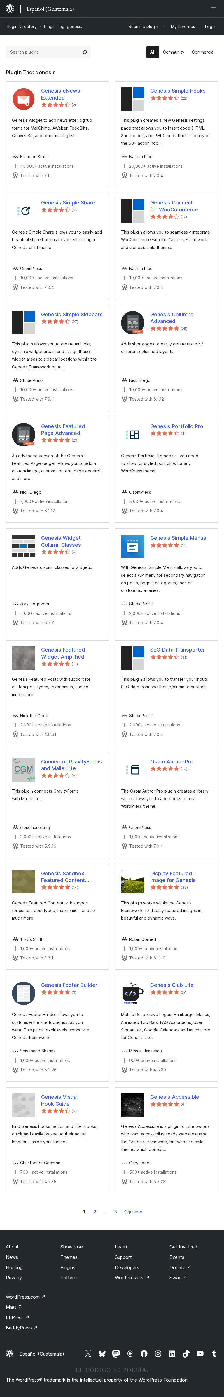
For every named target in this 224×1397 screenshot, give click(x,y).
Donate (180, 1267)
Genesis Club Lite (172, 985)
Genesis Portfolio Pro (176, 426)
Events (176, 1257)
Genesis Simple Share (68, 203)
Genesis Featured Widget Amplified (63, 653)
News (12, 1257)
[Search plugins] (85, 52)
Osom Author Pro (171, 762)
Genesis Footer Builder (69, 985)
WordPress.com (26, 1297)
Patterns (69, 1277)
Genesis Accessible (174, 1097)
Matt (14, 1307)
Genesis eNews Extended (60, 94)
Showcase (71, 1247)
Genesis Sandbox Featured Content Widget (63, 877)
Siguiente (133, 1211)
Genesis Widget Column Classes (61, 541)
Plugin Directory (21, 26)
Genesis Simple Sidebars (72, 314)
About (12, 1247)
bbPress (17, 1317)
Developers (127, 1267)
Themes (69, 1257)
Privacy (14, 1277)
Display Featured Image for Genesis (173, 876)
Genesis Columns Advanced (171, 317)
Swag (178, 1277)
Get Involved (183, 1247)
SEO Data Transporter (177, 650)
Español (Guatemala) (42, 1354)
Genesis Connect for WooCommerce (174, 206)
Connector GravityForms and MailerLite (71, 765)
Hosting (14, 1267)
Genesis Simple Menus (178, 538)
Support (123, 1257)
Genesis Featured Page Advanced (63, 429)
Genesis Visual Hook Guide (59, 1100)
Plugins (67, 1267)
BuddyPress (22, 1328)
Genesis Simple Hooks (178, 91)
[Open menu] (214, 8)
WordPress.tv (132, 1277)
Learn (121, 1247)
